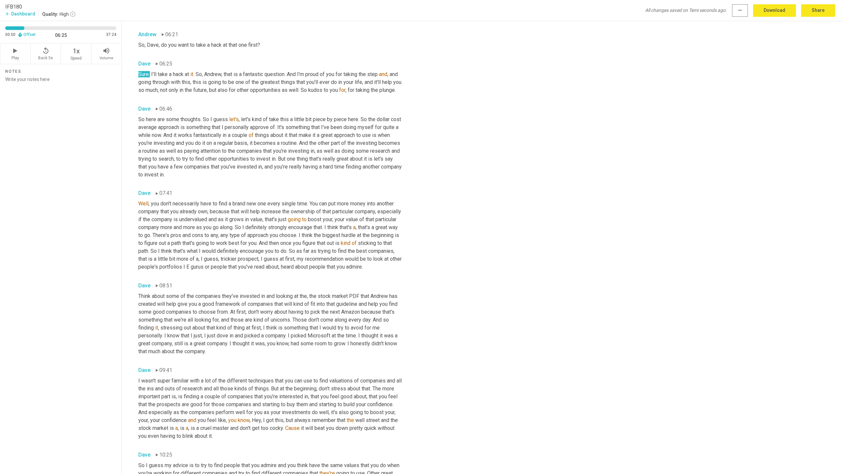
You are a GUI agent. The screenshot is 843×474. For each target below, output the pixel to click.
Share (818, 10)
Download (774, 10)
